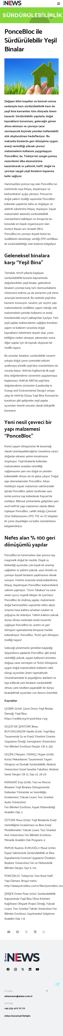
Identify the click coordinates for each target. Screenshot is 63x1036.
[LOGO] (12, 4)
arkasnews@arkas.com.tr (18, 996)
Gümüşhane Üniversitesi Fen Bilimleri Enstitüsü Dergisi (30, 744)
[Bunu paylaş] (17, 932)
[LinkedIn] (30, 969)
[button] (58, 3)
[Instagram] (15, 969)
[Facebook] (8, 969)
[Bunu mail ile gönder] (8, 932)
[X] (22, 969)
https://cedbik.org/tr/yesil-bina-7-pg (25, 718)
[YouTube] (37, 969)
